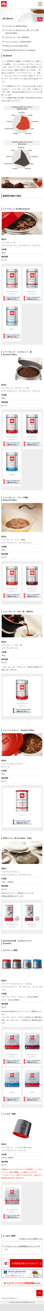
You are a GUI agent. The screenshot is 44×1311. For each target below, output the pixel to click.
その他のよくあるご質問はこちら (31, 1239)
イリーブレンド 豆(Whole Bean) (15, 26)
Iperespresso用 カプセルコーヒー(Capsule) (19, 50)
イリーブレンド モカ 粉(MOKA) (16, 37)
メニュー (40, 4)
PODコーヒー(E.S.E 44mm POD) (16, 46)
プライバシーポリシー (8, 1298)
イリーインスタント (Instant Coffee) (17, 41)
